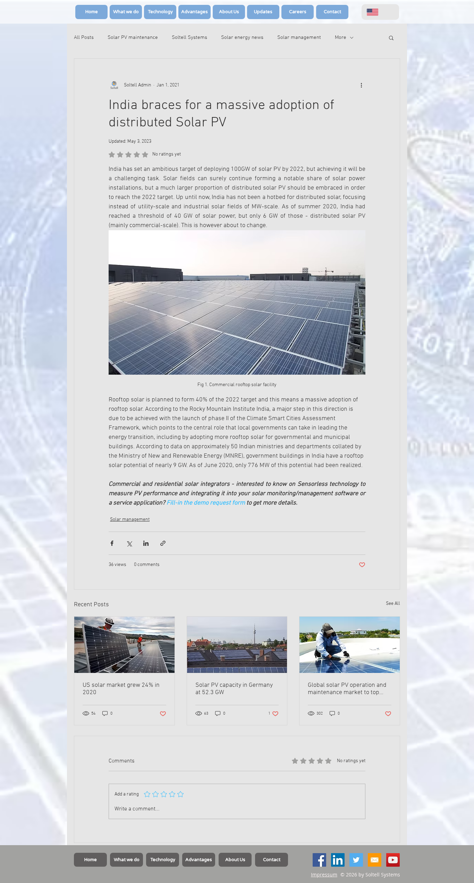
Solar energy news (242, 37)
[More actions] (361, 85)
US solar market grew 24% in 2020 (121, 689)
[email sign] (374, 860)
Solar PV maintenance (133, 37)
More (340, 37)
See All (393, 604)
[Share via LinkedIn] (146, 543)
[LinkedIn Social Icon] (338, 860)
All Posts (84, 37)
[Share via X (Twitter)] (129, 543)
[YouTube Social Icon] (393, 860)
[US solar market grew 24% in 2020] (124, 645)
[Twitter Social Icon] (356, 860)
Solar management (299, 37)
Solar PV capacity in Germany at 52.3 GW (234, 689)
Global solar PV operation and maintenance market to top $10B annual (347, 689)
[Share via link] (163, 543)
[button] (391, 37)
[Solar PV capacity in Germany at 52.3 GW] (237, 645)
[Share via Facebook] (112, 543)
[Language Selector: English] (380, 12)
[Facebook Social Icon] (319, 860)
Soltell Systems (189, 37)
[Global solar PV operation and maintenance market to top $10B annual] (349, 645)
